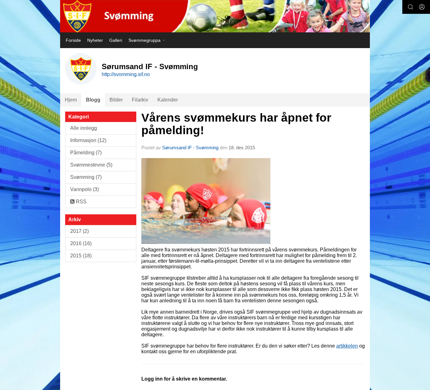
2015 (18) (81, 255)
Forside (73, 40)
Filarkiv (140, 99)
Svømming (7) (86, 177)
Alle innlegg (83, 128)
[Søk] (410, 7)
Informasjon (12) (88, 140)
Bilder (116, 99)
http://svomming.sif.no (126, 74)
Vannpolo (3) (84, 189)
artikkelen (347, 346)
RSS (81, 201)
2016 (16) (81, 243)
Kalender (167, 99)
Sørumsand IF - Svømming (190, 147)
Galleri (115, 40)
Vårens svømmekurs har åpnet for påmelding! (236, 124)
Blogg (93, 99)
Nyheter (95, 40)
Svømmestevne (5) (91, 165)
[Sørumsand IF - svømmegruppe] (215, 16)
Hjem (71, 99)
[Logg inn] (421, 7)
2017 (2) (79, 231)
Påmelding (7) (86, 152)
